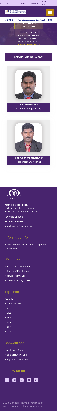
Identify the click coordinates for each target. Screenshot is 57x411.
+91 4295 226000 (14, 217)
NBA (8, 322)
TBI (14, 3)
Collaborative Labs (16, 275)
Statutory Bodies (15, 350)
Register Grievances (17, 359)
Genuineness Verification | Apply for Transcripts (25, 246)
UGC (8, 327)
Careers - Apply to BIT (18, 280)
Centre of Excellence (17, 271)
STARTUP (23, 3)
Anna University (14, 303)
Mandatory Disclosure (18, 266)
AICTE (9, 298)
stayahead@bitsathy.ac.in (18, 226)
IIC (8, 3)
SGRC (9, 331)
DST (8, 308)
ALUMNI (34, 3)
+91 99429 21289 (14, 221)
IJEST (9, 313)
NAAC (9, 317)
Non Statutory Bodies (18, 354)
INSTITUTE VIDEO (47, 3)
